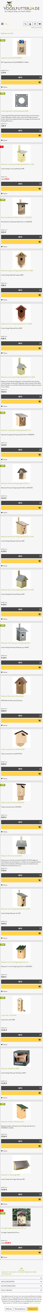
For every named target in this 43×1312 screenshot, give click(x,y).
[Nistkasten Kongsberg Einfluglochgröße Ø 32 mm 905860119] (21, 420)
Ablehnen (9, 1309)
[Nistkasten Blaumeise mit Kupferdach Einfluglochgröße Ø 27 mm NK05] (21, 686)
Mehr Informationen (35, 1303)
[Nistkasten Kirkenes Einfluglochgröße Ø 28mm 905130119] (21, 473)
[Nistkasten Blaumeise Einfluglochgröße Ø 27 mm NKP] (21, 579)
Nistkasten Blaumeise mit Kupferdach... (13, 696)
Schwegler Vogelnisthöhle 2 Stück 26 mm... (14, 1228)
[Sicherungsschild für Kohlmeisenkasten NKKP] (21, 100)
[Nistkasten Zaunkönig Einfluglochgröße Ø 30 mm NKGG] (21, 366)
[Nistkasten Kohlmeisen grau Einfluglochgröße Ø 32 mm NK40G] (21, 632)
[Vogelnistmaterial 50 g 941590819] (21, 47)
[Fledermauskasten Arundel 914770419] (21, 739)
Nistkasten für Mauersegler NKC (10, 1175)
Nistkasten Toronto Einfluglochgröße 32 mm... (15, 962)
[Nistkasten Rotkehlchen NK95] (21, 1058)
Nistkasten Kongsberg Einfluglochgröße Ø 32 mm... (16, 430)
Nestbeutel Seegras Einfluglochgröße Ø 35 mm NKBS (17, 271)
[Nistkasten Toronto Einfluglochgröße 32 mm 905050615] (21, 952)
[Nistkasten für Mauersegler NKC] (21, 1164)
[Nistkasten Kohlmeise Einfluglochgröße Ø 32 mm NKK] (21, 526)
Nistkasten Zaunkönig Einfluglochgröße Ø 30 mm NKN (17, 164)
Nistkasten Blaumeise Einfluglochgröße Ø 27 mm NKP (17, 590)
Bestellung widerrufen (36, 27)
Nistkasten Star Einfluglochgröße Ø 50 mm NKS (15, 909)
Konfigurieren (32, 1309)
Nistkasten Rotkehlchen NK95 (10, 1069)
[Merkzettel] (35, 24)
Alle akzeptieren (20, 1309)
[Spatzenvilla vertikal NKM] (21, 1005)
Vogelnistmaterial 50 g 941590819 (11, 58)
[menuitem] (5, 24)
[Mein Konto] (30, 24)
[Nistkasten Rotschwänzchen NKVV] (21, 845)
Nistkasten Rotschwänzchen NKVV (11, 856)
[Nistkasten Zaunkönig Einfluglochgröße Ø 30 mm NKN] (21, 154)
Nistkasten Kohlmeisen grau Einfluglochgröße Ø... (16, 643)
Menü (7, 24)
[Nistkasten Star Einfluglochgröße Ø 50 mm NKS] (21, 898)
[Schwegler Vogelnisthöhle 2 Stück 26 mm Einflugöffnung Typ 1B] (21, 1217)
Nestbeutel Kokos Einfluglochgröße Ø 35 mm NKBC (16, 324)
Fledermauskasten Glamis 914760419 (12, 803)
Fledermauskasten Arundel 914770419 (12, 749)
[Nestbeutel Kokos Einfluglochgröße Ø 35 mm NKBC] (21, 313)
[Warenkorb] (40, 24)
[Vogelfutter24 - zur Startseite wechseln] (21, 8)
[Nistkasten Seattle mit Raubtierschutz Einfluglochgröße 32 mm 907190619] (21, 1111)
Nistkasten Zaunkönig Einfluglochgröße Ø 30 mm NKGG (18, 377)
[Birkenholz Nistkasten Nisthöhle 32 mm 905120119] (21, 207)
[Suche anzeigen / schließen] (25, 24)
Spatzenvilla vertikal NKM (8, 1015)
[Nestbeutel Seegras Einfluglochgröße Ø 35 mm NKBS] (21, 260)
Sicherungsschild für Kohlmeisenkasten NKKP (14, 111)
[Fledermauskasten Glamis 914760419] (21, 792)
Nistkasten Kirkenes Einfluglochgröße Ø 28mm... (15, 483)
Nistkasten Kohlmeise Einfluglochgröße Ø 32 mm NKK (17, 537)
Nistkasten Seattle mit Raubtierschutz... (13, 1122)
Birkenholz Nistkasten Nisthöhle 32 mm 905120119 (16, 217)
